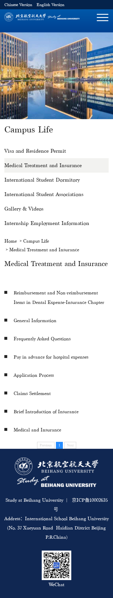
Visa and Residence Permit (35, 151)
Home (10, 241)
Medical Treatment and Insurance (43, 165)
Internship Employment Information (46, 223)
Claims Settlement (32, 393)
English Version (50, 5)
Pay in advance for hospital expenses (51, 357)
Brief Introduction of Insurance (46, 411)
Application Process (34, 375)
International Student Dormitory (42, 179)
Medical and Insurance (37, 429)
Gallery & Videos (23, 208)
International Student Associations (43, 194)
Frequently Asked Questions (42, 338)
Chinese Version (18, 5)
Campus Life (36, 241)
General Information (35, 320)
